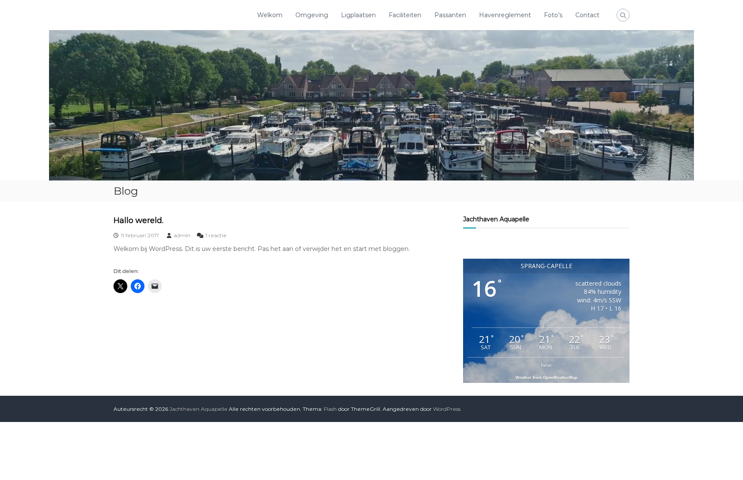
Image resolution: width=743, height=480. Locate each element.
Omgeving (311, 15)
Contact (587, 15)
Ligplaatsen (358, 15)
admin (182, 235)
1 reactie (216, 235)
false (546, 365)
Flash (330, 409)
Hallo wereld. (138, 220)
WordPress (447, 409)
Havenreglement (505, 15)
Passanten (450, 15)
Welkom (269, 15)
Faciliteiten (405, 15)
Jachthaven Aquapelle (496, 219)
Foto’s (553, 15)
